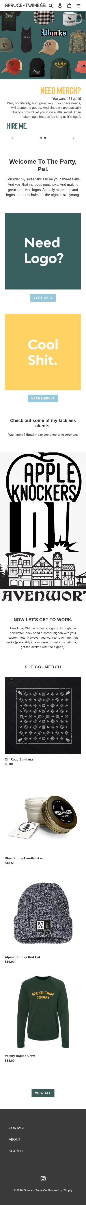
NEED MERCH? (43, 398)
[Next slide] (74, 137)
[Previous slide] (12, 137)
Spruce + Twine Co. (35, 1190)
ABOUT (14, 1139)
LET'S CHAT (43, 297)
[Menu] (78, 5)
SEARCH (16, 1151)
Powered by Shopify (60, 1190)
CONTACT (17, 1128)
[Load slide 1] (41, 138)
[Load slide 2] (45, 138)
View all (43, 1093)
